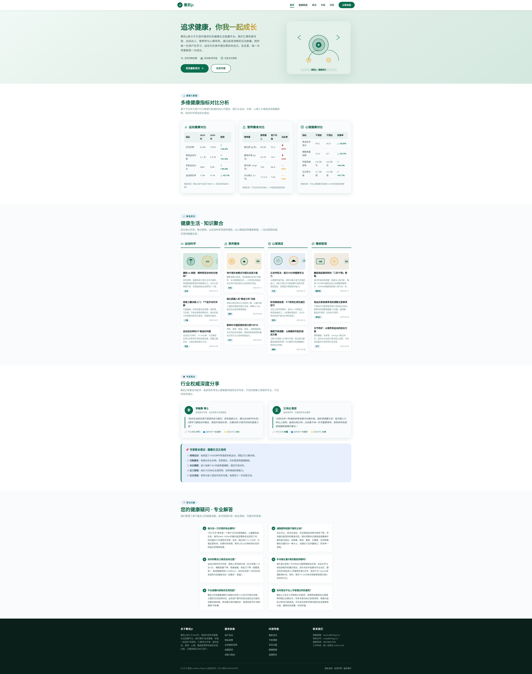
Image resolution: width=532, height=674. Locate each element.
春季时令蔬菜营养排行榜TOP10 (242, 325)
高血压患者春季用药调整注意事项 (330, 302)
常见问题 (273, 644)
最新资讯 (273, 635)
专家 (323, 5)
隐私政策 (229, 640)
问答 (332, 5)
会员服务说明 (231, 644)
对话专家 (221, 68)
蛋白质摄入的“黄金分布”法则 (241, 298)
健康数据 (303, 5)
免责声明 (338, 668)
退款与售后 (230, 654)
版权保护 (347, 668)
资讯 (314, 5)
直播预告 (273, 654)
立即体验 (346, 5)
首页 (292, 5)
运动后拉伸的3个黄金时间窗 (197, 331)
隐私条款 (328, 668)
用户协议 (229, 635)
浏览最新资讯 (193, 68)
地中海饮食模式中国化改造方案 (242, 272)
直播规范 (229, 649)
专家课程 (273, 640)
